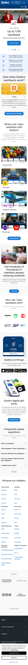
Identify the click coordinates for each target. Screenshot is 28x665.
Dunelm (16, 518)
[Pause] (12, 50)
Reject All (13, 657)
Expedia (16, 533)
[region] (14, 654)
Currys (3, 514)
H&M (15, 494)
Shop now (17, 509)
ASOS (16, 490)
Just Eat (3, 503)
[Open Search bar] (12, 2)
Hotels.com (17, 537)
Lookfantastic (5, 533)
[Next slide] (19, 49)
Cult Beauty (4, 537)
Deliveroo (4, 490)
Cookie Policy (14, 650)
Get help (14, 472)
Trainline (16, 529)
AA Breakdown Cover (7, 550)
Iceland (3, 498)
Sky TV (16, 552)
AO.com (3, 509)
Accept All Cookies (14, 653)
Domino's (4, 494)
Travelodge (17, 542)
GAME (3, 518)
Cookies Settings (13, 662)
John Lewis (17, 514)
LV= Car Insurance (6, 558)
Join (24, 2)
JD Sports (17, 498)
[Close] (26, 645)
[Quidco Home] (5, 2)
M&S (15, 522)
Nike (15, 503)
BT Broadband (18, 548)
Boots (3, 529)
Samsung (4, 522)
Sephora (3, 542)
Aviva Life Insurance (7, 554)
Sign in (17, 2)
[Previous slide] (9, 49)
